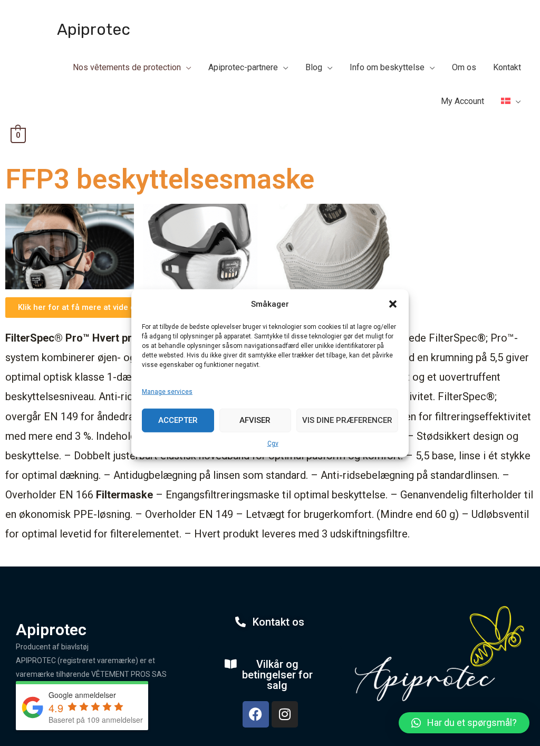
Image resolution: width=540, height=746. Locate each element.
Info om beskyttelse (387, 67)
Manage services (167, 391)
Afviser (255, 420)
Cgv (272, 443)
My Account (462, 101)
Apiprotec (93, 29)
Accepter (178, 420)
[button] (393, 304)
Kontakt (507, 67)
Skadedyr (314, 56)
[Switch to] (511, 101)
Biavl (234, 56)
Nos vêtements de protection (127, 67)
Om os (464, 67)
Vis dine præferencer (347, 420)
